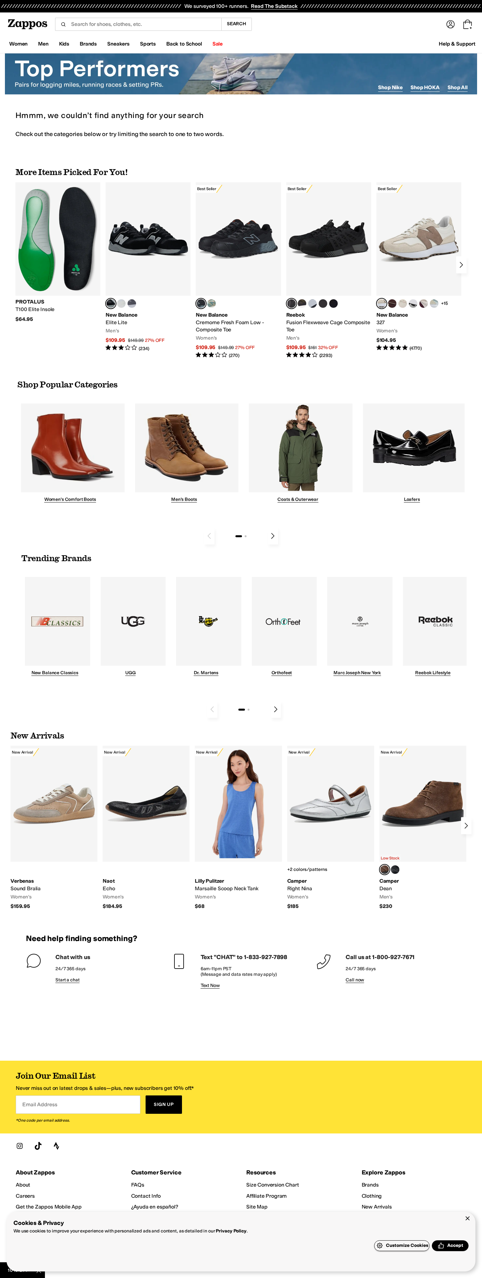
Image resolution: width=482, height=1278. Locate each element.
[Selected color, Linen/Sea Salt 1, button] (381, 303)
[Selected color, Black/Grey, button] (201, 303)
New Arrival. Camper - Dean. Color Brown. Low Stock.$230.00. (422, 828)
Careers (25, 1196)
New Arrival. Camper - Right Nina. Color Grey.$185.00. (330, 828)
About (23, 1185)
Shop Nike (390, 87)
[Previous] (209, 535)
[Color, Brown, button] (302, 303)
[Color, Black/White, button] (333, 303)
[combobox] (138, 24)
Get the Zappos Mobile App (49, 1207)
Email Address (39, 1104)
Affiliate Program (266, 1196)
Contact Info (146, 1196)
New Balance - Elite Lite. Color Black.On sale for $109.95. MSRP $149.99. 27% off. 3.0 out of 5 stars (148, 267)
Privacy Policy (231, 1231)
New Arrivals (377, 1207)
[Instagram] (19, 1146)
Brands (370, 1185)
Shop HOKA (425, 87)
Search (236, 24)
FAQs (137, 1185)
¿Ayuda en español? (154, 1207)
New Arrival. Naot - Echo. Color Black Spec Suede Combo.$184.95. (146, 828)
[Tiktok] (38, 1146)
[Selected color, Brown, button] (384, 869)
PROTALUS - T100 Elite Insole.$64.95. (57, 252)
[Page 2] (246, 536)
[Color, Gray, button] (312, 303)
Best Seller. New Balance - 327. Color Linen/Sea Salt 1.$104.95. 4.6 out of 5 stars (418, 267)
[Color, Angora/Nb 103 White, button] (434, 303)
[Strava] (56, 1146)
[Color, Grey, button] (132, 303)
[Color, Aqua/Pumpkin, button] (211, 303)
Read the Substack (274, 6)
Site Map (257, 1207)
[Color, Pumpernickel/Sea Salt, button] (392, 303)
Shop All (458, 87)
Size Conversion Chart (272, 1185)
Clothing (372, 1196)
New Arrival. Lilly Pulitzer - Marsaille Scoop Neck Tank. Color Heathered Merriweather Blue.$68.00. (238, 828)
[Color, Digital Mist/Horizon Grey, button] (413, 303)
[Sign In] (450, 24)
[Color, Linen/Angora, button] (402, 303)
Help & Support (457, 44)
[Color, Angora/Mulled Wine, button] (423, 303)
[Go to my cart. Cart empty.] (467, 24)
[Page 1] (238, 536)
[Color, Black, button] (395, 869)
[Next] (461, 264)
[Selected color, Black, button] (111, 303)
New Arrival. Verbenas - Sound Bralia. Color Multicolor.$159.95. (53, 828)
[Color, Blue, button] (121, 303)
